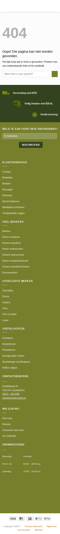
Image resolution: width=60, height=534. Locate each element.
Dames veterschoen (13, 254)
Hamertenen (9, 344)
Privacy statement (33, 526)
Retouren (7, 195)
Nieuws (6, 424)
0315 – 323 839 (10, 394)
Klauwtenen (8, 350)
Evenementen (10, 272)
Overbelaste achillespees (16, 362)
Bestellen (7, 177)
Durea (5, 296)
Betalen (6, 183)
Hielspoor (7, 338)
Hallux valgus (9, 367)
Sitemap (39, 530)
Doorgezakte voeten (13, 356)
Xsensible (7, 290)
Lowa (5, 320)
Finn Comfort (9, 314)
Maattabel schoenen (13, 207)
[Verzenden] (55, 74)
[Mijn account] (50, 6)
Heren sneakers (11, 237)
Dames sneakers (11, 243)
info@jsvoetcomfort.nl (14, 398)
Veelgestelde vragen (13, 213)
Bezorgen (7, 189)
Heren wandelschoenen (15, 260)
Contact (6, 171)
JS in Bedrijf (9, 436)
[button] (4, 6)
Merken (6, 231)
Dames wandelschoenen (16, 266)
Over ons (7, 418)
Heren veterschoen (12, 249)
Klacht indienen (10, 201)
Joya (5, 308)
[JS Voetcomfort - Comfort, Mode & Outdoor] (25, 6)
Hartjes (6, 302)
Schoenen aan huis (13, 430)
